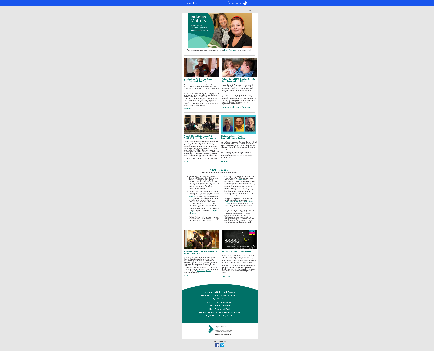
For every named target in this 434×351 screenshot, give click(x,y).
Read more (187, 108)
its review (192, 197)
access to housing (213, 212)
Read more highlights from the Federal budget (236, 107)
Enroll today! (226, 276)
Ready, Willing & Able (204, 271)
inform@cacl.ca (229, 50)
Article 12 (195, 213)
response (241, 180)
